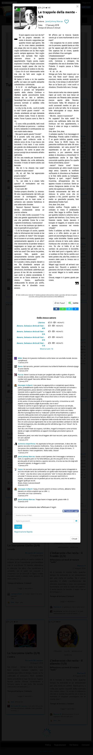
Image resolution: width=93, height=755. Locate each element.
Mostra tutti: (46, 349)
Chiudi (74, 538)
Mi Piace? (60, 303)
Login (18, 526)
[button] (70, 511)
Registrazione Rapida (23, 532)
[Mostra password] (76, 521)
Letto (75, 303)
